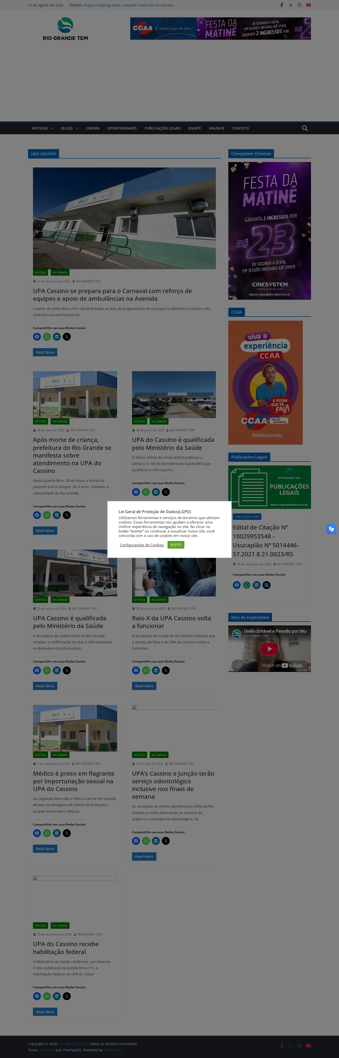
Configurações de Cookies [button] (142, 545)
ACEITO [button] (175, 544)
